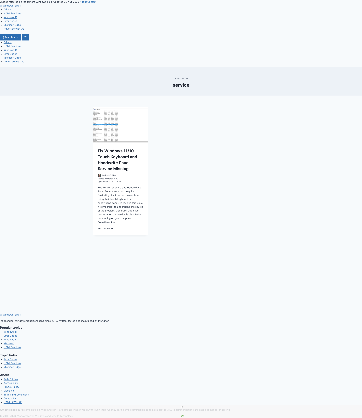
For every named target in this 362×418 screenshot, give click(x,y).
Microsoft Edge (12, 24)
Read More (105, 228)
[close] (182, 407)
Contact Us (10, 398)
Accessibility (11, 383)
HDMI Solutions (12, 13)
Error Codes (10, 21)
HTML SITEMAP (13, 402)
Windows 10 (11, 339)
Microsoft (9, 343)
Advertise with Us (14, 28)
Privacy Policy (11, 386)
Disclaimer (9, 390)
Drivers (8, 9)
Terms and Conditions (16, 394)
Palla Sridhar (11, 379)
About (83, 1)
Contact (91, 1)
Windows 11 (10, 17)
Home (176, 78)
